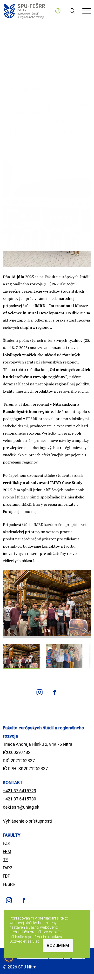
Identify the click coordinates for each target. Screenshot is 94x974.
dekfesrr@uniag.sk (21, 807)
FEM (7, 851)
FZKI (7, 843)
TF (5, 859)
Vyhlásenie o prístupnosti (27, 821)
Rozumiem (58, 945)
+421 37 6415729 (19, 790)
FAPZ (8, 867)
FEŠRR (9, 884)
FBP (6, 876)
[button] (9, 631)
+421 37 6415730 (19, 798)
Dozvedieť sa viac (24, 941)
